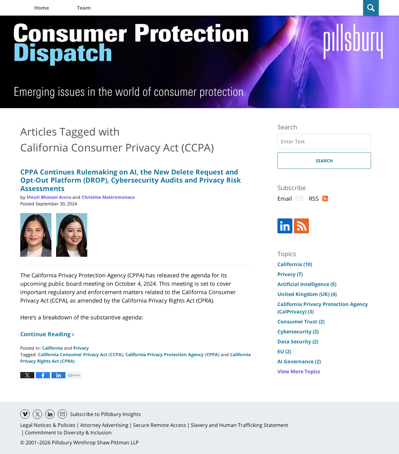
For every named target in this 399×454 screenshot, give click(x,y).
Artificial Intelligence (306, 284)
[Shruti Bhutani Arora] (38, 235)
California (52, 348)
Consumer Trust (300, 321)
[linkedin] (50, 414)
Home (41, 7)
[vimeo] (25, 414)
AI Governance (299, 361)
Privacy (81, 348)
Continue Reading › (47, 334)
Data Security (297, 341)
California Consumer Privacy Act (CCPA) (80, 354)
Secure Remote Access (159, 425)
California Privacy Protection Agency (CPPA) (172, 354)
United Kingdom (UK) (307, 294)
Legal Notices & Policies (47, 425)
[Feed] (301, 225)
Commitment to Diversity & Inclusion (68, 432)
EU (284, 351)
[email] (62, 414)
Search (324, 161)
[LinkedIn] (284, 225)
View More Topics (298, 371)
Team (84, 7)
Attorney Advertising (104, 425)
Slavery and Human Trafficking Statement (239, 425)
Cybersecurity (298, 331)
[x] (37, 414)
